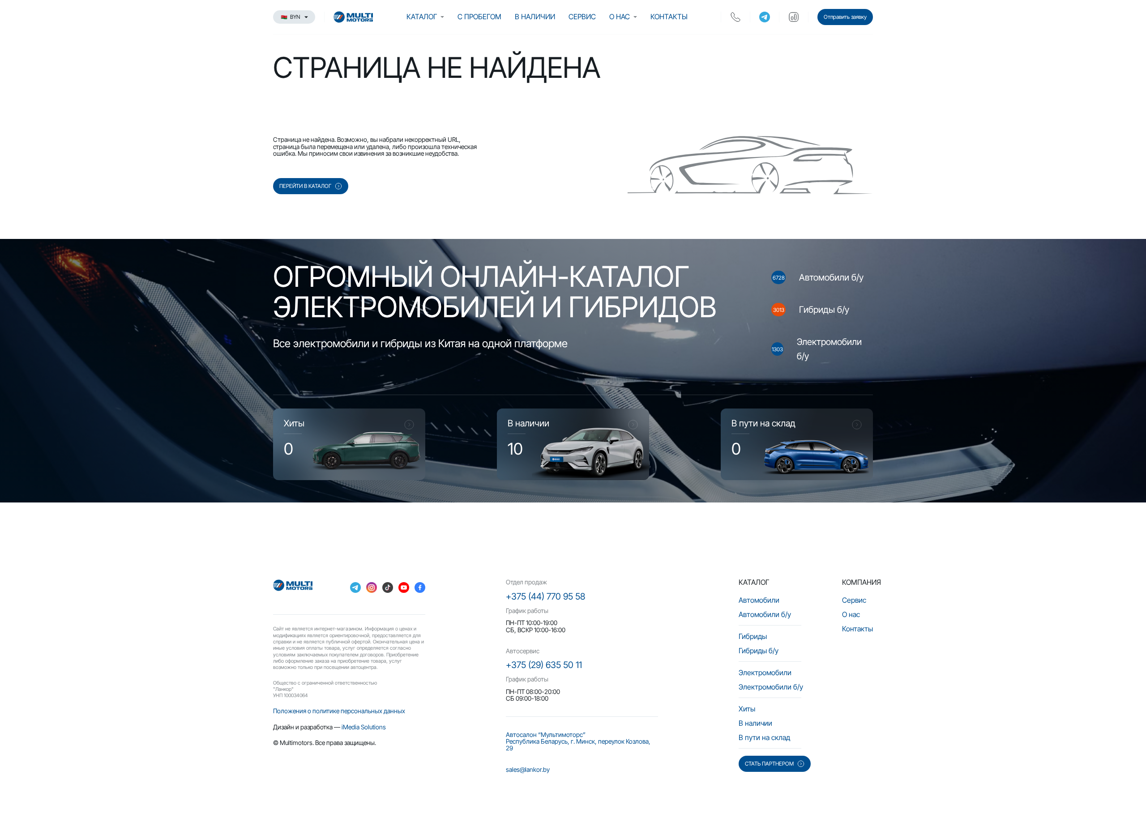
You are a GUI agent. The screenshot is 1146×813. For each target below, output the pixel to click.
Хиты (747, 708)
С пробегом (479, 16)
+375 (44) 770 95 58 (545, 596)
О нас (619, 16)
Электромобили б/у (771, 686)
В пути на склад (764, 737)
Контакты (669, 16)
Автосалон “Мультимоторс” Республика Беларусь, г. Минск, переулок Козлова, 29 (578, 741)
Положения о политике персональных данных (339, 711)
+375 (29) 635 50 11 (544, 665)
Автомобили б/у (765, 614)
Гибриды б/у (758, 650)
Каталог (421, 16)
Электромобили (765, 672)
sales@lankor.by (528, 769)
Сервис (582, 16)
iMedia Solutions (364, 727)
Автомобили (759, 600)
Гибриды (753, 636)
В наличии (535, 16)
